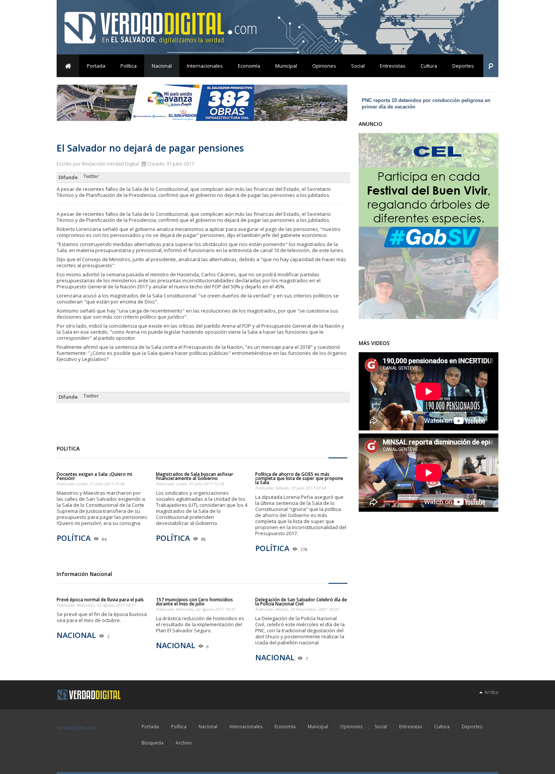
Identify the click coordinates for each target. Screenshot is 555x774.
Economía (249, 65)
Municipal (286, 65)
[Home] (89, 695)
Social (358, 65)
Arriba (490, 692)
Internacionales (205, 65)
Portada (96, 65)
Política (128, 65)
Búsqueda (152, 743)
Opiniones (324, 65)
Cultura (429, 65)
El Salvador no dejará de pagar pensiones (150, 147)
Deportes (463, 65)
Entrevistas (392, 65)
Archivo (184, 743)
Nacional (162, 65)
